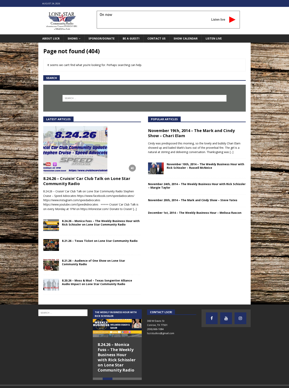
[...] (135, 209)
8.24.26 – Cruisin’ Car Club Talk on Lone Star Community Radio (86, 181)
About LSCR (51, 38)
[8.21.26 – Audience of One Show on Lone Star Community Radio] (51, 265)
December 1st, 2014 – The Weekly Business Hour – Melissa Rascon (194, 213)
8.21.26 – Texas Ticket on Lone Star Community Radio (100, 241)
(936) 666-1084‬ (155, 329)
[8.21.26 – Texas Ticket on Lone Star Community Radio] (51, 245)
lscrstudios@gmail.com (160, 333)
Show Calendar (186, 38)
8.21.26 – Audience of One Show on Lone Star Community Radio (93, 262)
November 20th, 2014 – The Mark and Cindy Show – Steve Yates (192, 200)
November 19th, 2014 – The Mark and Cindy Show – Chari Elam (191, 133)
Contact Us (156, 38)
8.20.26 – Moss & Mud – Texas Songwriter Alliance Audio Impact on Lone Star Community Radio (97, 282)
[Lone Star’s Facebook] (212, 318)
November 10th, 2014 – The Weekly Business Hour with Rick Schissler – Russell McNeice (205, 166)
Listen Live (214, 38)
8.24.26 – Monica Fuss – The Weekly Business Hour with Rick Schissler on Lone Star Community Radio (101, 222)
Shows (73, 38)
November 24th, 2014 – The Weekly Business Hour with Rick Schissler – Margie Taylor (197, 185)
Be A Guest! (131, 38)
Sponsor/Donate (101, 38)
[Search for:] (144, 98)
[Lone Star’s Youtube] (226, 318)
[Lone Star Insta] (240, 318)
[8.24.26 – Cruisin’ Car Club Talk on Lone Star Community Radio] (92, 150)
